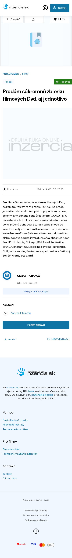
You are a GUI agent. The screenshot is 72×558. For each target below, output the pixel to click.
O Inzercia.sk (10, 478)
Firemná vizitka (11, 449)
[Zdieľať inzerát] (34, 19)
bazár (31, 391)
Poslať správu (36, 325)
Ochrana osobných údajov (36, 515)
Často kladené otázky (15, 420)
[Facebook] (36, 531)
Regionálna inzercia (42, 394)
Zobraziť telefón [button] (20, 313)
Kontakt (7, 473)
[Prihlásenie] (45, 7)
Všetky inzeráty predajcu (36, 291)
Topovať (65, 81)
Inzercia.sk (12, 387)
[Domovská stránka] (16, 8)
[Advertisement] (36, 143)
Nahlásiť (12, 339)
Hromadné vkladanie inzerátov (20, 453)
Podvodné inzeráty (13, 424)
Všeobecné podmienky (36, 510)
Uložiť (61, 19)
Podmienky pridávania (36, 520)
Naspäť (15, 19)
